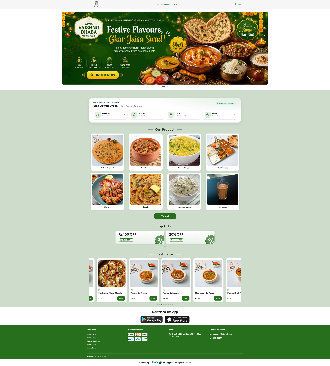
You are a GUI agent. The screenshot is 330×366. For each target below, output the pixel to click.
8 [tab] (172, 304)
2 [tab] (159, 304)
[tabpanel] (139, 237)
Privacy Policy (91, 338)
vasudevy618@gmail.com (222, 334)
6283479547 (217, 338)
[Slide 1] (163, 86)
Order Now (165, 4)
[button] (107, 152)
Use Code (126, 240)
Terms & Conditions (94, 341)
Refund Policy (92, 348)
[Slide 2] (167, 86)
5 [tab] (166, 304)
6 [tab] (168, 304)
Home (156, 4)
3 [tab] (161, 304)
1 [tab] (165, 246)
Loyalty (176, 4)
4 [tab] (163, 304)
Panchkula (102, 357)
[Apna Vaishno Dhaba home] (118, 4)
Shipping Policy (92, 334)
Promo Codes (91, 345)
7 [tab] (170, 304)
